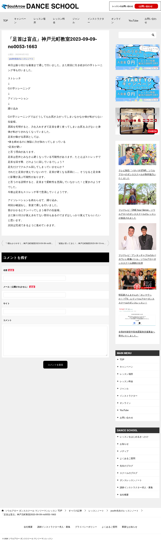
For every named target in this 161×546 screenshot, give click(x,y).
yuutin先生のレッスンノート (21, 58)
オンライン (116, 20)
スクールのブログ (128, 472)
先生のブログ (126, 465)
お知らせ (124, 443)
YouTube (133, 20)
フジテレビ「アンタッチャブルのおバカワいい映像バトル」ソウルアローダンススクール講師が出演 (137, 258)
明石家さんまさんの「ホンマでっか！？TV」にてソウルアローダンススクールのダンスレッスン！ (136, 298)
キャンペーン (20, 20)
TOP (5, 20)
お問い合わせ (150, 20)
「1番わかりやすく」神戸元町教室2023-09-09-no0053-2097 (30, 243)
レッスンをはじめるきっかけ (134, 436)
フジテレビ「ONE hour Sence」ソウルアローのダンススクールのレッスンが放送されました (137, 213)
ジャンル (76, 20)
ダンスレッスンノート (131, 480)
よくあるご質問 (127, 458)
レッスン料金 (59, 20)
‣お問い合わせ (146, 6)
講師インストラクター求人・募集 (136, 487)
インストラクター (96, 20)
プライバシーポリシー (86, 526)
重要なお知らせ (129, 526)
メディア (124, 451)
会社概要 (124, 494)
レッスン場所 (39, 20)
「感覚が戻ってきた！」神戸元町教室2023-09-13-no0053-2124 (83, 243)
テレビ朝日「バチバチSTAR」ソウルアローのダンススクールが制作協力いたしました (137, 174)
